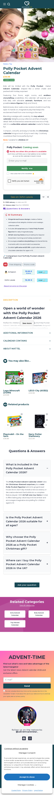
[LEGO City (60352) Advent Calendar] (40, 378)
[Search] (8, 4)
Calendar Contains (15, 341)
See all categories (27, 605)
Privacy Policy (27, 790)
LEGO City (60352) (38, 390)
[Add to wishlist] (43, 197)
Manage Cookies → (27, 785)
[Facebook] (24, 738)
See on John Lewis (22, 196)
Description (10, 300)
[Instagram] (30, 738)
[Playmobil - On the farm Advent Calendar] (14, 421)
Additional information (18, 333)
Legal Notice (38, 790)
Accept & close (27, 777)
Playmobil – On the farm (13, 435)
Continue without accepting (16, 749)
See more (27, 323)
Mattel (48, 86)
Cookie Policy (16, 790)
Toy (10, 64)
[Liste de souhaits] (45, 4)
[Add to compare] (48, 197)
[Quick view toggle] (21, 376)
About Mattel (11, 348)
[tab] (5, 264)
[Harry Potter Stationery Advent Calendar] (40, 421)
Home (5, 64)
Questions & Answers (18, 209)
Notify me (27, 168)
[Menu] (4, 4)
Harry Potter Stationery (35, 435)
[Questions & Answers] (5, 208)
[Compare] (49, 4)
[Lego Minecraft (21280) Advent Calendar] (14, 378)
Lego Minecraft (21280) (11, 391)
